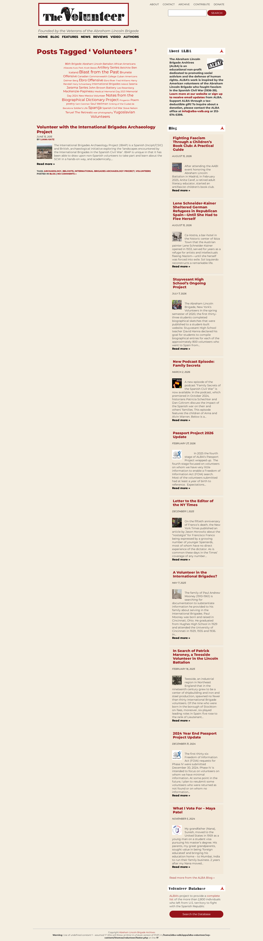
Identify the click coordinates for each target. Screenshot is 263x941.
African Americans (125, 63)
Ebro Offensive (91, 80)
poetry (70, 103)
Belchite (125, 67)
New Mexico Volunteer (92, 95)
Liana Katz (47, 139)
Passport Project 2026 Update (193, 435)
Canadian (83, 76)
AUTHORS (131, 37)
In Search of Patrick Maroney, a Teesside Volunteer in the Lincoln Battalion (195, 657)
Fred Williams (123, 80)
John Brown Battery (102, 87)
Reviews (100, 37)
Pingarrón (125, 100)
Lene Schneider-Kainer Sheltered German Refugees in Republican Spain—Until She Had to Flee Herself (195, 211)
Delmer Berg (71, 80)
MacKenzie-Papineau (78, 91)
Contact (169, 4)
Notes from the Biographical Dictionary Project (98, 97)
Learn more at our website (188, 94)
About (154, 4)
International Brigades (106, 83)
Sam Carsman (82, 104)
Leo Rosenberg (125, 87)
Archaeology (52, 171)
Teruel (69, 112)
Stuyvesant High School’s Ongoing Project (189, 283)
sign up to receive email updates (196, 95)
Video (116, 37)
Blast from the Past (99, 71)
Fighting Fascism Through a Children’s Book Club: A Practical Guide (193, 144)
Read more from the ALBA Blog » (192, 877)
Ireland (124, 84)
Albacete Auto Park (73, 68)
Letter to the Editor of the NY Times (193, 503)
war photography (103, 112)
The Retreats (84, 112)
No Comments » (67, 173)
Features (70, 37)
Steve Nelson (130, 108)
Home (43, 37)
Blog (54, 37)
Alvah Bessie (90, 68)
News (85, 37)
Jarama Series (77, 87)
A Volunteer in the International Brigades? (195, 574)
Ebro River (109, 80)
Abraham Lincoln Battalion (97, 63)
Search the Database (196, 914)
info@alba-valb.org (195, 111)
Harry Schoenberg (82, 84)
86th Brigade (73, 63)
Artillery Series (108, 67)
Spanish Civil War (112, 108)
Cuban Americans (127, 76)
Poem (135, 100)
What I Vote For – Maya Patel (194, 810)
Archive (184, 4)
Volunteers (143, 171)
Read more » (46, 164)
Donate (219, 4)
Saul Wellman (99, 103)
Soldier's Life (81, 108)
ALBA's (174, 896)
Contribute (201, 4)
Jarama (133, 83)
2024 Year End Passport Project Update (195, 735)
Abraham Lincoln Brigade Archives (137, 932)
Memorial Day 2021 (115, 91)
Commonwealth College (102, 76)
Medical (99, 91)
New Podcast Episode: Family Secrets (193, 363)
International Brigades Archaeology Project (105, 171)
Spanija (95, 107)
